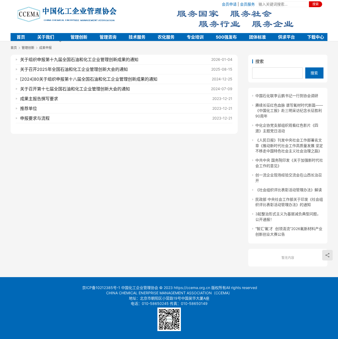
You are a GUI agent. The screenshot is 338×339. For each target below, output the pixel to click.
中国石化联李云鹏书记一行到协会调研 (286, 95)
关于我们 (45, 37)
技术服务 (137, 37)
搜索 (315, 4)
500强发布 (226, 37)
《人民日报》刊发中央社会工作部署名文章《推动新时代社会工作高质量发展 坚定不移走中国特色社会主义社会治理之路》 (289, 145)
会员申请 (229, 4)
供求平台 (286, 37)
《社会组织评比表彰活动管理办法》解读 (288, 189)
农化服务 (166, 37)
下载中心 (315, 37)
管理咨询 (108, 37)
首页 (21, 37)
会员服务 (247, 4)
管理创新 (79, 37)
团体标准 (257, 37)
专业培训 (195, 37)
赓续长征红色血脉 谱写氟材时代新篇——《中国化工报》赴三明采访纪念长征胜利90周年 (289, 110)
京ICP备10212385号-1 (101, 287)
